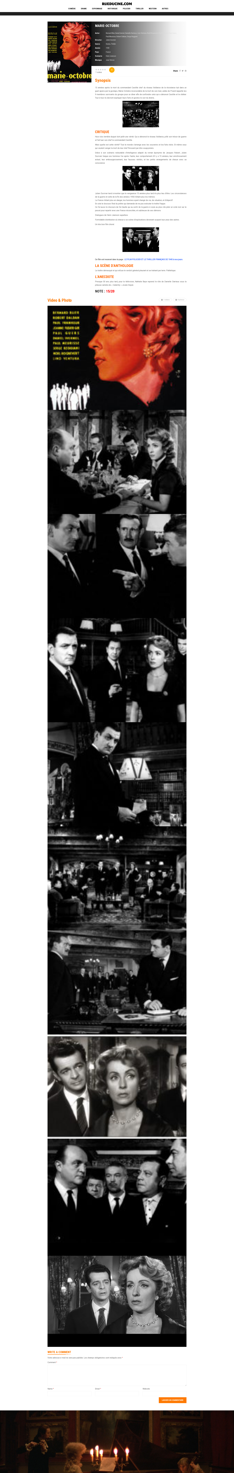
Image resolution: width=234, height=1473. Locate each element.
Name (51, 1389)
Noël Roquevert (152, 33)
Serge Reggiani (132, 36)
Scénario (98, 56)
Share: (175, 71)
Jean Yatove (110, 60)
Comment (52, 1362)
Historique (112, 9)
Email (98, 1389)
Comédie (72, 9)
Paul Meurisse (111, 36)
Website (146, 1389)
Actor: (97, 33)
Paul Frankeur (163, 33)
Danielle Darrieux (131, 33)
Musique (98, 60)
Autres (165, 9)
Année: (98, 48)
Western (152, 9)
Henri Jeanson (111, 56)
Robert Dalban (121, 36)
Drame (84, 9)
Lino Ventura (141, 33)
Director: (98, 40)
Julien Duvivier (111, 40)
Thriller (139, 9)
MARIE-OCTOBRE (107, 26)
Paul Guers (172, 33)
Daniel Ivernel (119, 33)
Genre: (97, 44)
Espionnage (97, 9)
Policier (126, 9)
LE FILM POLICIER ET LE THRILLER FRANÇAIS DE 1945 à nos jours (153, 259)
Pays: (97, 52)
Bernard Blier (110, 33)
